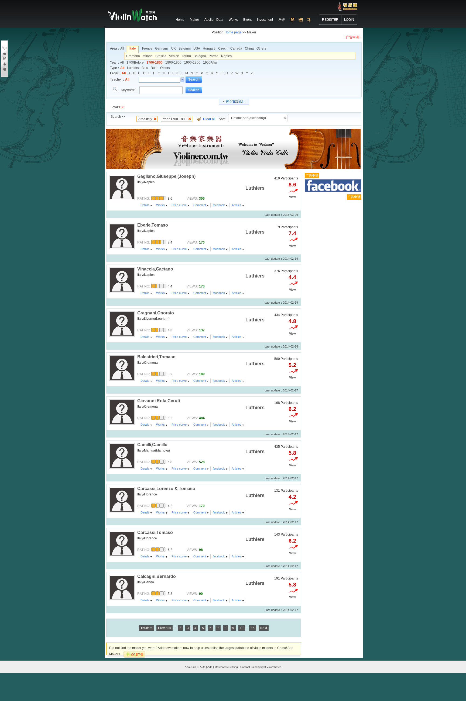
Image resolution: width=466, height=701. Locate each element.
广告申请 (312, 176)
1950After (210, 62)
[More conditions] (234, 102)
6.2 (292, 409)
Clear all (209, 119)
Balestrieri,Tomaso (156, 357)
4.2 (292, 497)
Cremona (133, 56)
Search (193, 79)
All (122, 48)
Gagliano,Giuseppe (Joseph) (166, 176)
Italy (132, 48)
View (292, 197)
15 (253, 628)
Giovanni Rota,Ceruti (158, 400)
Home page (233, 32)
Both (154, 68)
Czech (223, 48)
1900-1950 (192, 62)
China (249, 48)
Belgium (185, 48)
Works (160, 205)
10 (242, 628)
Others (261, 48)
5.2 (292, 365)
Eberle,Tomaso (152, 225)
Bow (145, 68)
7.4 (292, 233)
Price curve (179, 205)
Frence (147, 48)
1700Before (135, 62)
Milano (148, 56)
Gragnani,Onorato (155, 313)
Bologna (200, 56)
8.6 (292, 185)
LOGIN (349, 20)
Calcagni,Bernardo (156, 576)
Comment (199, 205)
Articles (236, 205)
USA (196, 48)
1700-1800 (154, 62)
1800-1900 (173, 62)
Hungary (209, 48)
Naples (226, 56)
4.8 (292, 321)
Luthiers (133, 68)
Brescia (160, 56)
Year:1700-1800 (175, 119)
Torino (186, 56)
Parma (213, 56)
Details (145, 205)
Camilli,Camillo (152, 444)
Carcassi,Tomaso (155, 532)
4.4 (292, 277)
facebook (219, 205)
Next (263, 628)
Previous (164, 628)
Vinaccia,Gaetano (155, 269)
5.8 (292, 453)
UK (173, 48)
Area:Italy (145, 119)
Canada (236, 48)
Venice (174, 56)
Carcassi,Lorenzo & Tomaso (166, 488)
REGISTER (330, 20)
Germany (162, 48)
